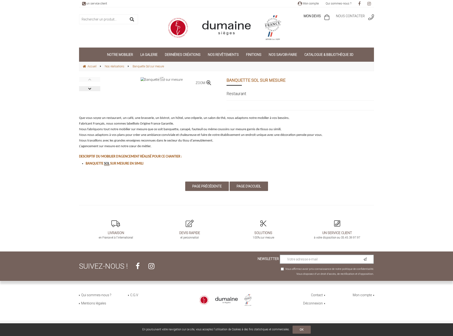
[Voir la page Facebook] (138, 266)
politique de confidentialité (357, 269)
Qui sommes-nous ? (338, 3)
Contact (317, 295)
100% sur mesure (263, 235)
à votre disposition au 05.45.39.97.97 (337, 235)
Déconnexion (313, 303)
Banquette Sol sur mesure (255, 80)
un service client (96, 3)
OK (302, 329)
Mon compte (310, 3)
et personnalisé (189, 235)
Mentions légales (93, 303)
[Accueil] (226, 28)
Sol (106, 164)
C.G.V (134, 295)
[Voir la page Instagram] (151, 266)
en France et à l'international (116, 235)
